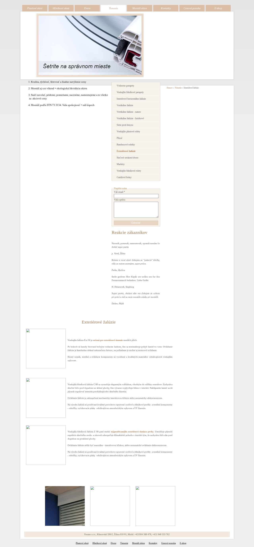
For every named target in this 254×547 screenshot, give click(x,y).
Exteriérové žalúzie (126, 151)
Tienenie (113, 8)
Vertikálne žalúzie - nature (129, 112)
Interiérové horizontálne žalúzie (131, 99)
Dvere (87, 8)
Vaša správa (119, 200)
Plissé (119, 138)
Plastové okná (34, 8)
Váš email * (119, 192)
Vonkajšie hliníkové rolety (129, 171)
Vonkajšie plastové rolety (128, 131)
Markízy (121, 164)
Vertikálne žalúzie (125, 105)
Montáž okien (139, 8)
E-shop (218, 8)
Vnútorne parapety (125, 85)
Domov (170, 88)
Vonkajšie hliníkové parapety (130, 92)
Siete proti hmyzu (125, 125)
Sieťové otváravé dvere (127, 157)
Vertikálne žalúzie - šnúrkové (130, 118)
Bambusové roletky (126, 144)
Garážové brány (124, 177)
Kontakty (166, 8)
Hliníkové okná (61, 8)
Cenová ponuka (192, 8)
